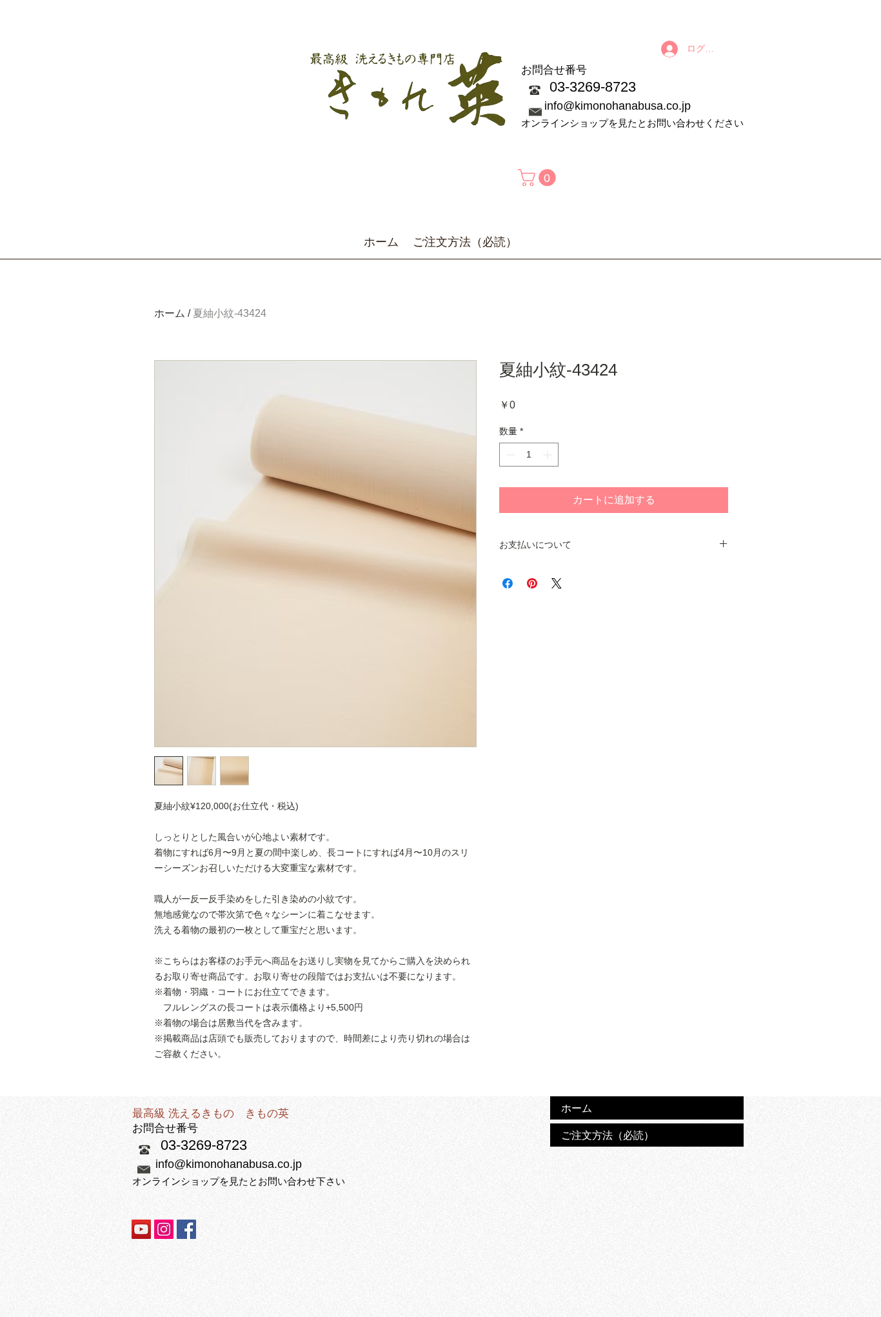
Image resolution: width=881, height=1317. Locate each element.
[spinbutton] (528, 454)
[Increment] (548, 454)
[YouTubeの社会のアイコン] (141, 1229)
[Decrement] (509, 454)
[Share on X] (556, 583)
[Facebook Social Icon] (186, 1229)
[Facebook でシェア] (507, 583)
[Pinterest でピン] (532, 583)
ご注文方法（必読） (607, 1135)
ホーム (169, 313)
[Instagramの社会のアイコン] (163, 1229)
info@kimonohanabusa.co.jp (617, 105)
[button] (539, 177)
